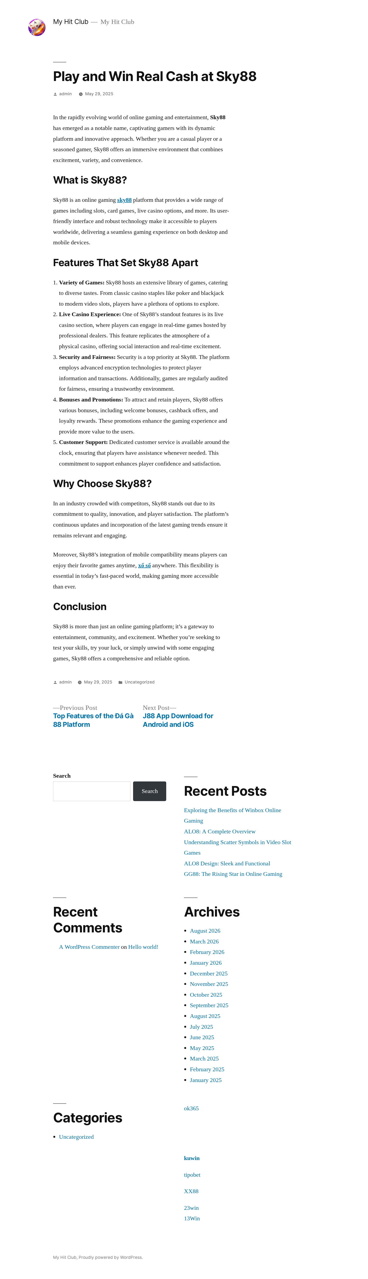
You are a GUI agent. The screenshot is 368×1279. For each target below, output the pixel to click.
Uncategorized (140, 682)
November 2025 (209, 984)
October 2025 (206, 995)
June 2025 (202, 1037)
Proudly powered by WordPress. (111, 1257)
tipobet (192, 1175)
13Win (192, 1218)
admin (65, 93)
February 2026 (207, 952)
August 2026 (205, 931)
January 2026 (206, 963)
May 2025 (202, 1048)
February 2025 (207, 1069)
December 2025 (209, 973)
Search (62, 776)
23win (191, 1208)
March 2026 (204, 941)
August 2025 (205, 1016)
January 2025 (206, 1080)
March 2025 (204, 1058)
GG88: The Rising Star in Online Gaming (233, 874)
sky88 (124, 200)
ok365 (191, 1108)
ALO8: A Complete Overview (220, 831)
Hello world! (143, 947)
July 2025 (201, 1027)
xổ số (144, 565)
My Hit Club (70, 21)
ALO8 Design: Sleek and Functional (227, 863)
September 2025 (209, 1005)
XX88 (191, 1191)
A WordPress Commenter (89, 947)
